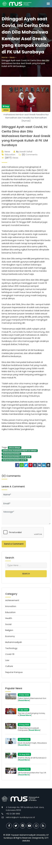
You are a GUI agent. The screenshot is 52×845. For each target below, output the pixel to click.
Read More (24, 700)
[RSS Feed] (43, 825)
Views (11, 157)
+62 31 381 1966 (13, 813)
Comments (29, 154)
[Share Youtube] (29, 825)
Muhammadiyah (13, 642)
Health (8, 618)
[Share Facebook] (9, 825)
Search (26, 573)
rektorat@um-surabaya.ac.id (20, 817)
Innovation (10, 606)
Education (10, 154)
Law (7, 660)
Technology (11, 648)
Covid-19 (9, 654)
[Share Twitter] (16, 825)
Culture (9, 666)
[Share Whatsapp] (36, 825)
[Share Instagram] (22, 825)
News (12, 57)
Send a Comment (14, 543)
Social (8, 624)
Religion (9, 630)
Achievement (12, 600)
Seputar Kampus (14, 672)
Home (4, 57)
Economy (10, 636)
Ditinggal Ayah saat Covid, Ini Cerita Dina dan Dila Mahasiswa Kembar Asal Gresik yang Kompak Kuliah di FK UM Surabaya (26, 136)
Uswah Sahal (24, 151)
